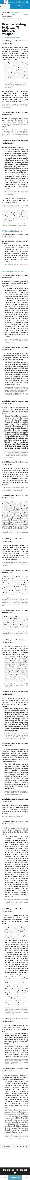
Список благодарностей (20, 2)
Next (26, 1177)
